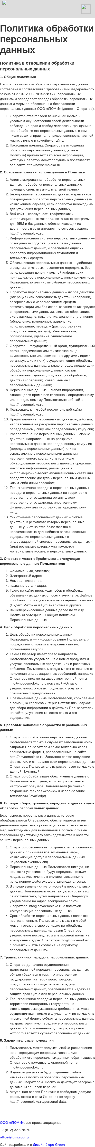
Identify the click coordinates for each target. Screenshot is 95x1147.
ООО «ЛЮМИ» (12, 1123)
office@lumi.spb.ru (14, 1137)
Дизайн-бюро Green (49, 1145)
